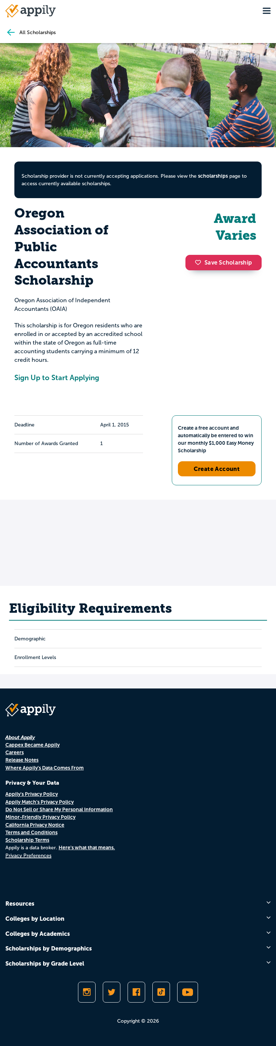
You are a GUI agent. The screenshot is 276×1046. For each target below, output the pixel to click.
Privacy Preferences (28, 855)
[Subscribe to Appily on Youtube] (187, 992)
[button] (199, 262)
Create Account (217, 469)
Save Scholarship (228, 263)
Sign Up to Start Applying (56, 378)
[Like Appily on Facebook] (136, 992)
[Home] (30, 11)
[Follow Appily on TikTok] (161, 992)
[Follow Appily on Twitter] (111, 992)
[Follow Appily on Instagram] (87, 992)
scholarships (213, 176)
